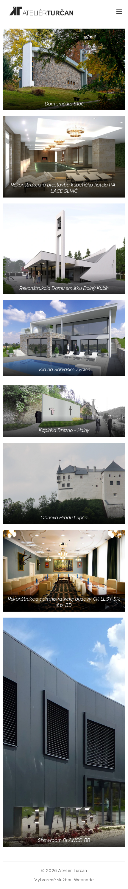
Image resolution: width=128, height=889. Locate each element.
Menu (119, 11)
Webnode (84, 879)
